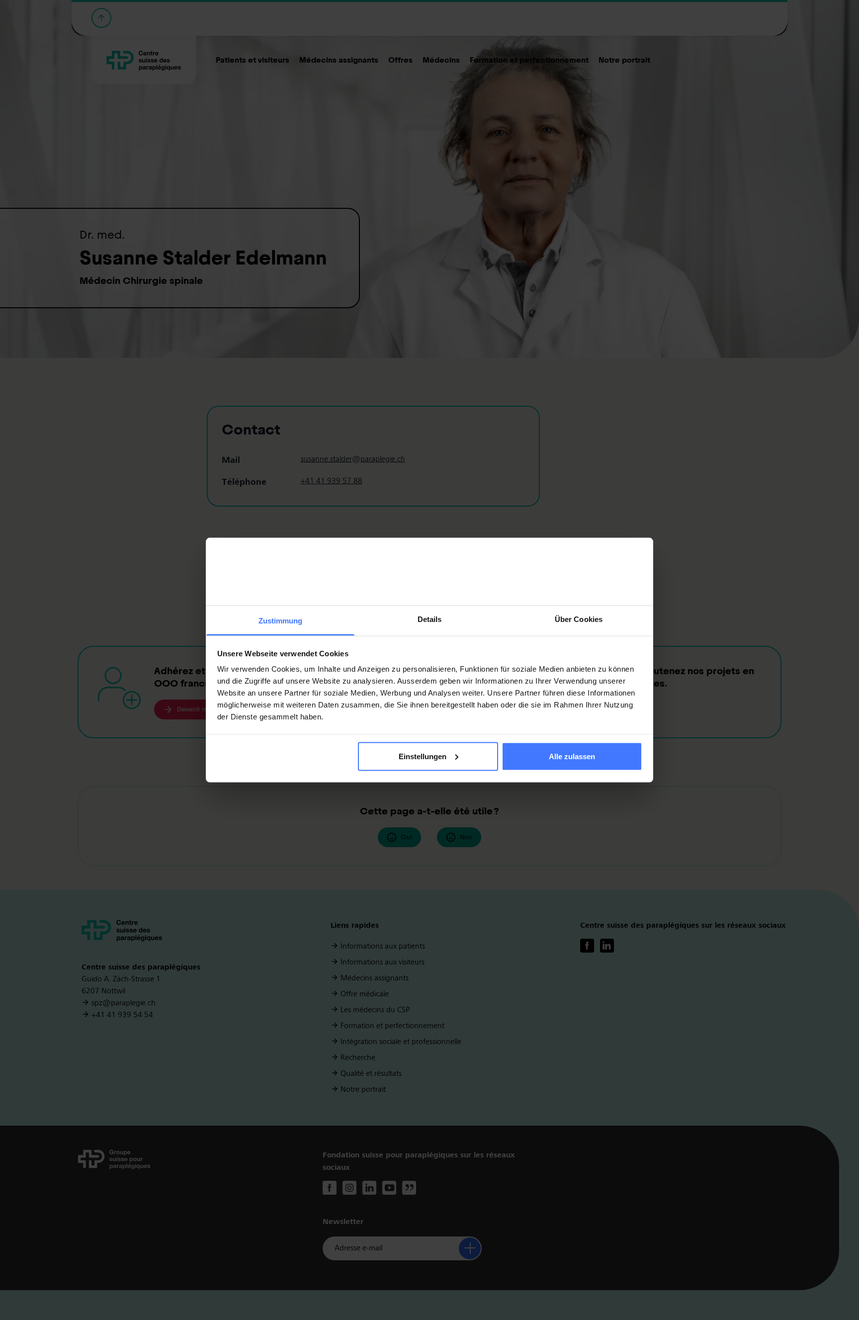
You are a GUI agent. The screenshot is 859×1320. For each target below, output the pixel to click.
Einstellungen (422, 756)
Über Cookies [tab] (578, 619)
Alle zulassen (572, 756)
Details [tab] (430, 619)
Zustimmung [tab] (280, 620)
